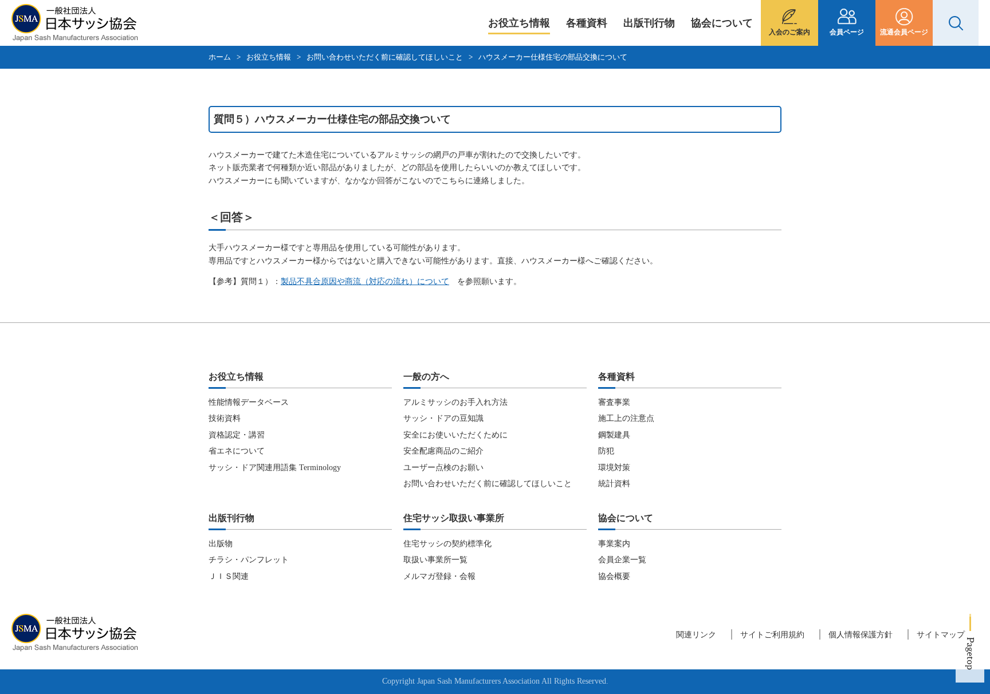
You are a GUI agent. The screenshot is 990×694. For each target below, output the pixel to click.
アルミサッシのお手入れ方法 (455, 402)
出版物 (221, 543)
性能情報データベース (249, 402)
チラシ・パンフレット (249, 559)
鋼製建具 (614, 435)
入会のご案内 (789, 32)
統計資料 (614, 483)
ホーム (220, 57)
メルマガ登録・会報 (439, 576)
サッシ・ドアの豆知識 (443, 418)
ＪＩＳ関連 (229, 576)
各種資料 (586, 23)
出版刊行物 (649, 23)
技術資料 (225, 418)
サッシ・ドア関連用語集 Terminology (275, 467)
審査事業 (614, 402)
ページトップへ (970, 648)
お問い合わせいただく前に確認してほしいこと (385, 57)
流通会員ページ (904, 32)
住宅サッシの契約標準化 (447, 543)
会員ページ (847, 32)
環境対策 (614, 467)
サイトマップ (941, 634)
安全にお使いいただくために (455, 435)
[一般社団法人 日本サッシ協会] (74, 35)
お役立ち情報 (519, 23)
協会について (722, 23)
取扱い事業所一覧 (435, 559)
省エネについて (237, 451)
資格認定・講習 (237, 435)
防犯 (606, 451)
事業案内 (614, 543)
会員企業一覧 (622, 559)
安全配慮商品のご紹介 (443, 451)
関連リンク (696, 634)
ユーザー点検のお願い (443, 467)
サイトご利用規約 (772, 634)
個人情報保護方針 (860, 634)
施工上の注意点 (626, 418)
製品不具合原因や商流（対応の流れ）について (365, 281)
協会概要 (614, 576)
